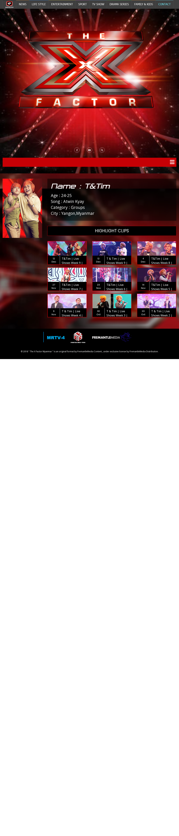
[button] (102, 150)
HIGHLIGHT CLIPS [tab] (112, 231)
